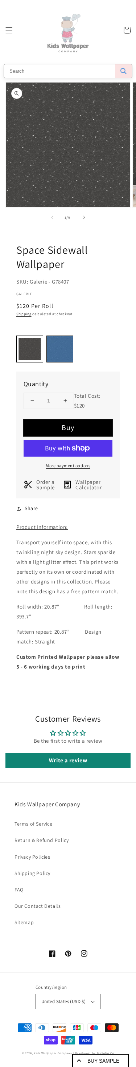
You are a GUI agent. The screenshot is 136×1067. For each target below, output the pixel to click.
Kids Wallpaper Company (53, 1053)
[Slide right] (84, 217)
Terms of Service (34, 824)
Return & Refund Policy (42, 840)
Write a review (68, 760)
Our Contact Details (38, 906)
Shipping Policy (32, 873)
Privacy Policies (32, 857)
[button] (9, 30)
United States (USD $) (63, 1001)
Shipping (24, 314)
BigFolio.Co (106, 1053)
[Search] (123, 71)
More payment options (68, 465)
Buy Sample (103, 1061)
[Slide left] (52, 217)
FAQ (19, 889)
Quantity (36, 384)
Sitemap (24, 922)
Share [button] (31, 508)
